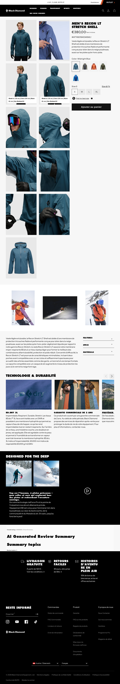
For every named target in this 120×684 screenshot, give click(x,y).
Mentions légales (43, 675)
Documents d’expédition (77, 653)
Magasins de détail (105, 639)
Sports (67, 8)
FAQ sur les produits (80, 620)
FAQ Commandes (54, 620)
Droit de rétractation (55, 633)
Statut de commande (55, 613)
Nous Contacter (104, 613)
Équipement (55, 8)
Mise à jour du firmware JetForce (79, 643)
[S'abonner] (36, 614)
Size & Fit (106, 86)
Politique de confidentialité (61, 675)
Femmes (43, 8)
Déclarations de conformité (78, 634)
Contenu (77, 8)
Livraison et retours (55, 626)
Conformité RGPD (12, 680)
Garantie (76, 613)
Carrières (101, 626)
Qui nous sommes (37, 13)
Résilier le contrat (28, 680)
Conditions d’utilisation (81, 675)
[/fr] (15, 10)
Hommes (33, 8)
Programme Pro (104, 633)
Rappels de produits (80, 626)
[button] (33, 8)
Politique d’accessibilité (100, 675)
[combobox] (45, 663)
